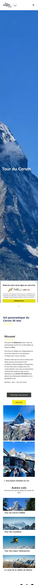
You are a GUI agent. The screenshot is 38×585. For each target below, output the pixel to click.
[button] (19, 285)
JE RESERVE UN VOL (19, 301)
